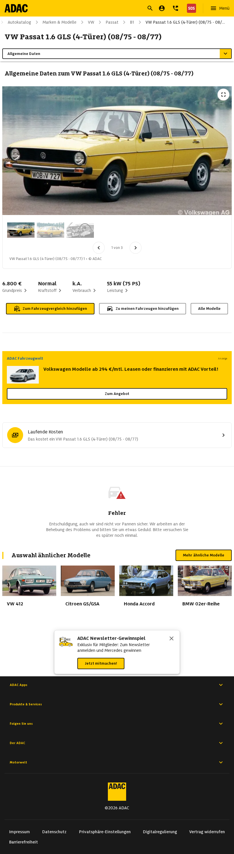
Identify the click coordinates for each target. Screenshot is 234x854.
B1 (132, 22)
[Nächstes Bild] (136, 248)
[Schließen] (171, 639)
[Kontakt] (175, 8)
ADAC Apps (18, 685)
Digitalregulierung (160, 831)
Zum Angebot (117, 393)
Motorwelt (18, 762)
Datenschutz (54, 831)
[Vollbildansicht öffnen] (223, 95)
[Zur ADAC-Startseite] (16, 8)
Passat (112, 22)
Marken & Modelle (59, 22)
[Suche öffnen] (150, 8)
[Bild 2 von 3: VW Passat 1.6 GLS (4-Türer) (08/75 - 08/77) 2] (50, 230)
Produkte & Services (26, 704)
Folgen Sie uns (21, 724)
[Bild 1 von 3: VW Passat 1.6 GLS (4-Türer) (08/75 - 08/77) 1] (21, 230)
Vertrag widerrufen (207, 831)
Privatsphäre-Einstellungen (105, 831)
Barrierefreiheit (23, 842)
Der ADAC (17, 743)
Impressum (19, 831)
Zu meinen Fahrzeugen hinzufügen (147, 308)
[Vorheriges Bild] (99, 248)
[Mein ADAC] (161, 8)
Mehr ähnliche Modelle (203, 555)
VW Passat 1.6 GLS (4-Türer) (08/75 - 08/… (185, 22)
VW (91, 22)
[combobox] (110, 9)
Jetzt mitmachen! (101, 663)
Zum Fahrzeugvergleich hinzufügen (55, 308)
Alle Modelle (209, 308)
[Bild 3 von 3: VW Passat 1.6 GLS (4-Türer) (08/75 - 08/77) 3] (80, 230)
